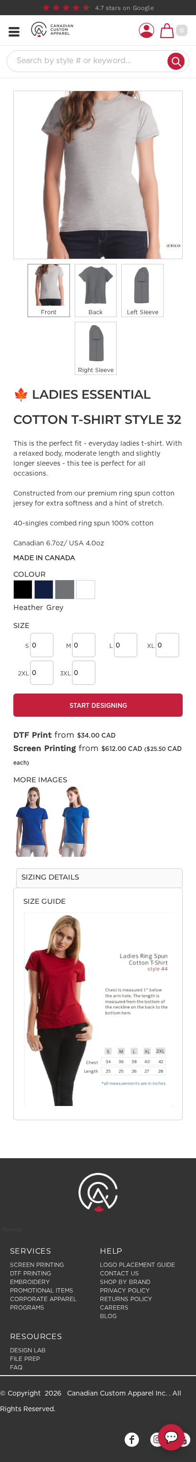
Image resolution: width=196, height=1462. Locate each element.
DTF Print (32, 735)
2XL (23, 673)
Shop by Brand (125, 1282)
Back (95, 312)
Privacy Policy (125, 1290)
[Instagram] (157, 1440)
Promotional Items (41, 1290)
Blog (108, 1316)
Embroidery (30, 1282)
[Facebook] (132, 1440)
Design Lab (28, 1350)
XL (151, 646)
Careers (114, 1308)
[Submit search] (176, 61)
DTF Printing (30, 1273)
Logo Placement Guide (137, 1265)
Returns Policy (126, 1299)
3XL (65, 673)
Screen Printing (44, 748)
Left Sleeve (142, 312)
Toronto (11, 1229)
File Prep (25, 1359)
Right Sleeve (96, 370)
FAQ (16, 1367)
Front (49, 312)
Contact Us (119, 1273)
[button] (146, 30)
